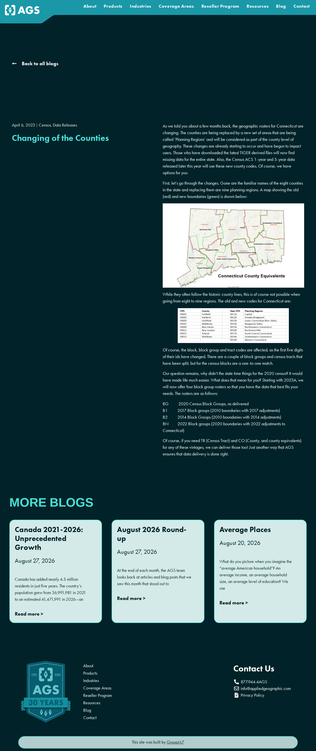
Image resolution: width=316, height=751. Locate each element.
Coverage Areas (176, 6)
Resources (258, 6)
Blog (281, 6)
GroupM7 (175, 742)
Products (113, 6)
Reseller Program (220, 6)
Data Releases (65, 125)
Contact (302, 6)
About (90, 6)
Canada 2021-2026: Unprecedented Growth (49, 538)
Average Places (245, 529)
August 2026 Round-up (151, 534)
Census (45, 125)
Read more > (29, 614)
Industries (140, 6)
